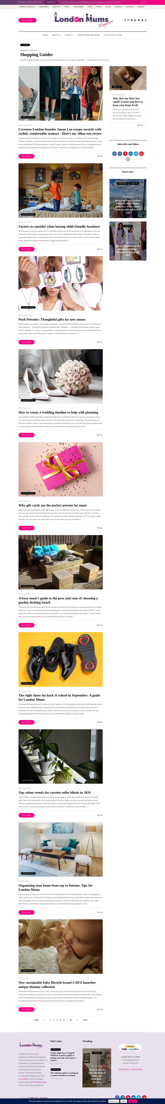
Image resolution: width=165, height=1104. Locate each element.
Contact (69, 35)
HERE (25, 1079)
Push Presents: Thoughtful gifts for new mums (52, 319)
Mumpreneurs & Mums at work (97, 1053)
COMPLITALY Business (38, 1098)
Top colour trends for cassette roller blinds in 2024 (54, 792)
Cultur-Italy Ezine (113, 35)
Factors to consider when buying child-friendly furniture (59, 226)
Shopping (141, 7)
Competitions (44, 7)
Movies (99, 7)
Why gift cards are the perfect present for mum (53, 505)
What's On (116, 86)
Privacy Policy (136, 1069)
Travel (66, 7)
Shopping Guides (28, 117)
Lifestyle (118, 7)
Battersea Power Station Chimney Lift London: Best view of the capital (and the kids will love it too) (128, 206)
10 (71, 1020)
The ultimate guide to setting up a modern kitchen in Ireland (64, 1074)
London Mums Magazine (88, 35)
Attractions (122, 183)
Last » (85, 1020)
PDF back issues (39, 1082)
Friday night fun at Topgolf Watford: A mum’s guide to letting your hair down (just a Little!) (126, 105)
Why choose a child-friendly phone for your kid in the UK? (79, 2)
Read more (26, 156)
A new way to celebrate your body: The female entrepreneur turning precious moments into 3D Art (97, 1072)
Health (108, 7)
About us (56, 35)
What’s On (56, 7)
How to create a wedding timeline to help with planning (58, 412)
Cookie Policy (124, 1069)
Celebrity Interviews (27, 7)
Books (89, 7)
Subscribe (29, 20)
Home (45, 35)
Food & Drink (78, 7)
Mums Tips (129, 7)
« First (36, 1020)
